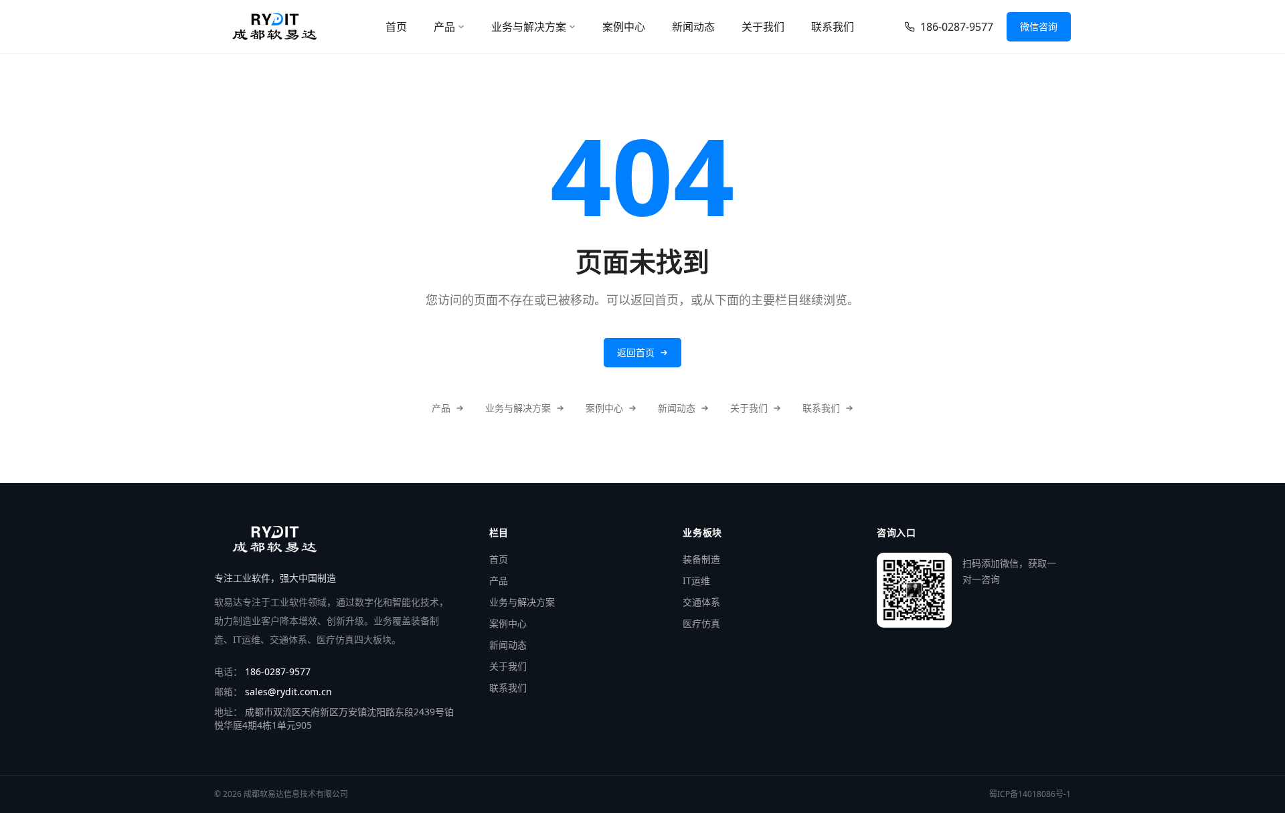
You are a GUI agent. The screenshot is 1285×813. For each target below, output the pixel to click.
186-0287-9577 (956, 26)
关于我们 (763, 26)
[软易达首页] (274, 26)
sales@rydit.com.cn (288, 691)
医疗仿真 (701, 623)
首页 (396, 26)
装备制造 (701, 559)
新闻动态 (693, 26)
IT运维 (696, 580)
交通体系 (701, 602)
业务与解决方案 (528, 26)
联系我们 (832, 26)
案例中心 (623, 26)
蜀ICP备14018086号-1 (1030, 794)
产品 (444, 26)
